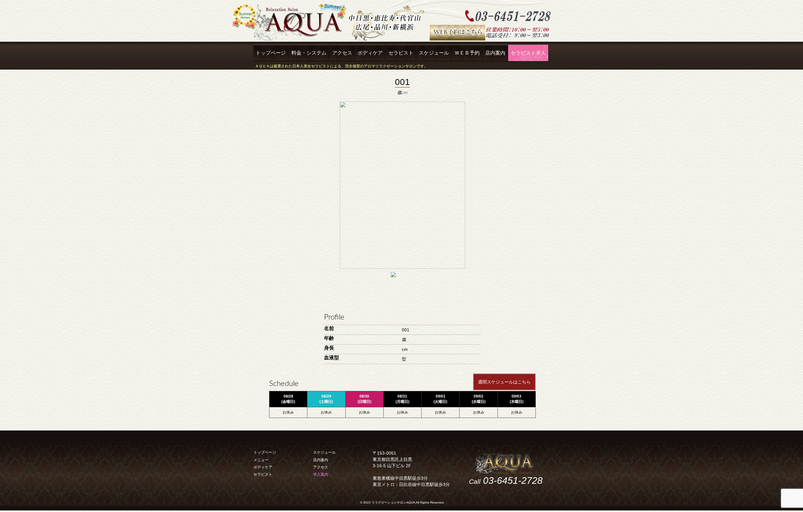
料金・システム (309, 52)
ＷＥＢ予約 (467, 52)
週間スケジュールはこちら (504, 381)
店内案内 (495, 52)
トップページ (271, 52)
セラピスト (400, 52)
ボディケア (370, 52)
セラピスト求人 (528, 52)
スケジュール (434, 52)
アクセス (342, 52)
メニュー (261, 460)
